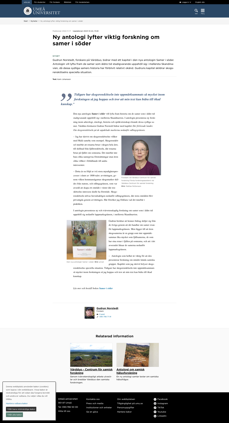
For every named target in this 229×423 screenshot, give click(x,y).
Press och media (94, 403)
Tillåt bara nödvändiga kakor (21, 409)
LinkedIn (161, 415)
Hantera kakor (124, 411)
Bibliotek (67, 2)
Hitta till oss (64, 411)
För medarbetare (82, 2)
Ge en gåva (92, 411)
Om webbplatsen (126, 399)
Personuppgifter (125, 407)
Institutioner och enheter (99, 407)
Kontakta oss (93, 399)
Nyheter (34, 21)
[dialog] (29, 401)
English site (200, 2)
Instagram (162, 403)
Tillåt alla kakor (14, 414)
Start (26, 21)
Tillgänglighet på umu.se (130, 403)
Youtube (161, 411)
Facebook (162, 399)
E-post (102, 314)
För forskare (55, 2)
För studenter (39, 2)
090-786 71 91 (105, 317)
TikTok (160, 407)
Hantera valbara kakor (17, 403)
